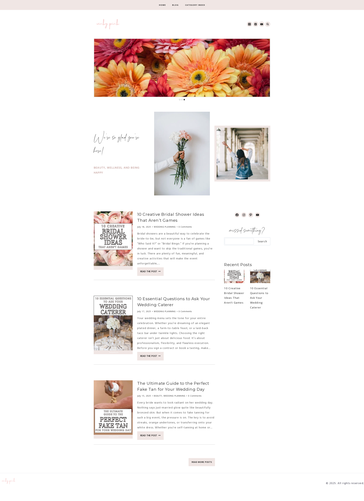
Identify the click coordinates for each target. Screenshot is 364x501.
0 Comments (185, 226)
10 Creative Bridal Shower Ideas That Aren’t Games (234, 295)
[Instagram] (249, 24)
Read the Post (152, 272)
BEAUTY (158, 395)
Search (262, 241)
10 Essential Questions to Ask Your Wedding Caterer (259, 297)
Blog (175, 5)
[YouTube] (261, 24)
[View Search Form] (267, 24)
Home (162, 5)
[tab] (179, 99)
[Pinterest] (255, 24)
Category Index (195, 5)
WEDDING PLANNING (165, 226)
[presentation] (113, 240)
